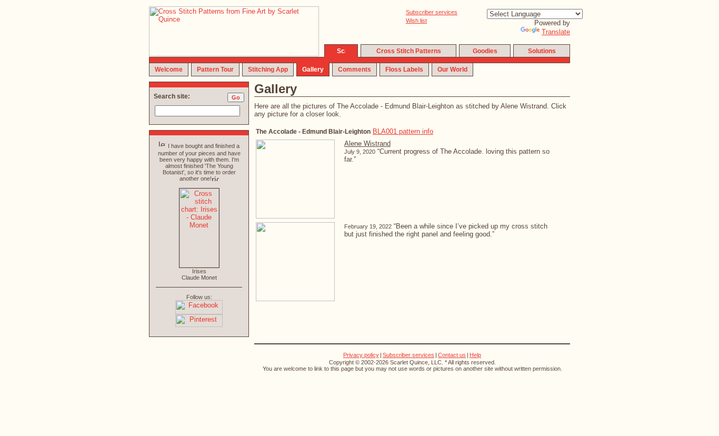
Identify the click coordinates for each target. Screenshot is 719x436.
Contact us (452, 355)
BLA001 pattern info (403, 131)
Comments (354, 69)
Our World (452, 69)
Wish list (416, 20)
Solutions (542, 51)
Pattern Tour (215, 69)
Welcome (169, 69)
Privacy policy (361, 355)
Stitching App (268, 69)
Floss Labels (404, 69)
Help (475, 355)
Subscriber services (431, 12)
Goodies (485, 51)
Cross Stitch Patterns (408, 51)
